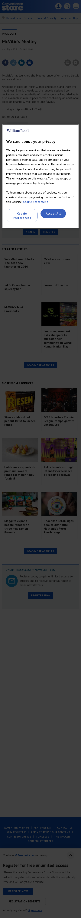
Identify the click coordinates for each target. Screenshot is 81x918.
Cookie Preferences (22, 215)
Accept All (53, 213)
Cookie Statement (35, 202)
